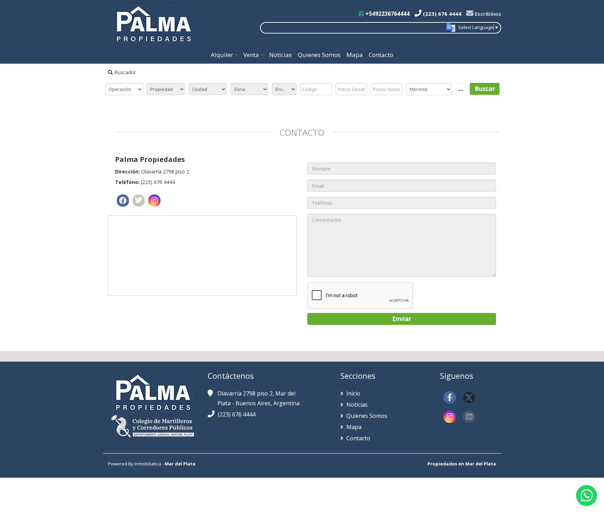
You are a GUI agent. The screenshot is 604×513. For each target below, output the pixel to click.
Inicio (352, 393)
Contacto (381, 55)
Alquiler (222, 55)
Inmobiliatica (148, 464)
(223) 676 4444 (441, 13)
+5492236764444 (387, 13)
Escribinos (487, 13)
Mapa (354, 55)
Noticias (280, 55)
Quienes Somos (319, 55)
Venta (251, 55)
